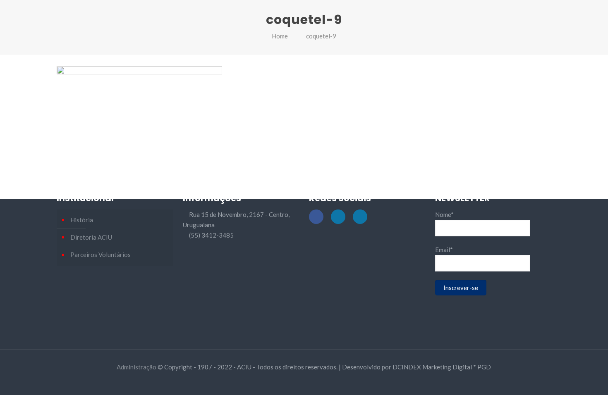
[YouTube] (303, 381)
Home (280, 36)
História (81, 220)
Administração (136, 367)
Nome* (444, 214)
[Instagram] (315, 381)
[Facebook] (292, 381)
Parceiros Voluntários (100, 254)
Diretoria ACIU (91, 237)
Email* (444, 249)
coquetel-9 (321, 36)
